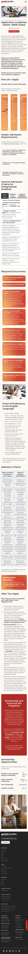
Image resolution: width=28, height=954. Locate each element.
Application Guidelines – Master (8, 909)
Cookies (25, 947)
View (23, 788)
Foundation (3, 850)
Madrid (2, 881)
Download (23, 774)
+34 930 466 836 (18, 934)
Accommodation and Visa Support (8, 906)
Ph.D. (2, 857)
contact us (16, 74)
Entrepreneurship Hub (6, 896)
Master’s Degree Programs (12, 143)
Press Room (3, 871)
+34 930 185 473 (18, 923)
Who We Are (4, 866)
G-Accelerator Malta (5, 900)
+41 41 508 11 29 (18, 925)
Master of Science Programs (5, 196)
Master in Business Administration (22, 196)
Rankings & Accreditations (6, 868)
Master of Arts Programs (13, 196)
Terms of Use (13, 947)
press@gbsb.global (19, 939)
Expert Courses (4, 860)
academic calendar (11, 587)
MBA (2, 855)
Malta (2, 882)
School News (4, 947)
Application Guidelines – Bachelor (8, 907)
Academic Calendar (5, 911)
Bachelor (3, 851)
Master (2, 853)
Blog (9, 947)
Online (2, 884)
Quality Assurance (5, 873)
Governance (4, 870)
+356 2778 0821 (18, 927)
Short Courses (4, 858)
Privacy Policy (19, 947)
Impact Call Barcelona (6, 898)
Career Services (4, 890)
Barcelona (3, 879)
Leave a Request (13, 31)
